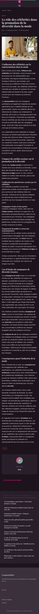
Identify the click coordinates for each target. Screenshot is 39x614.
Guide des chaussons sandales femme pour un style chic (18, 508)
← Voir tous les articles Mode (11, 480)
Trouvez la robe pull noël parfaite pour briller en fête (18, 520)
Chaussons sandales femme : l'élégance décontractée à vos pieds (16, 514)
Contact (4, 602)
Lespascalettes (8, 575)
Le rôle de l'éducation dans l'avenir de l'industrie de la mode (16, 539)
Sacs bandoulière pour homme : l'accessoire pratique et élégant (18, 502)
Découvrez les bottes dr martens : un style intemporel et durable (17, 527)
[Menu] (19, 5)
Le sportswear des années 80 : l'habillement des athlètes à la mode (19, 545)
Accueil (4, 10)
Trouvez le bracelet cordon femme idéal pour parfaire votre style (18, 533)
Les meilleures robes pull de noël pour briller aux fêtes (18, 551)
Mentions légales (7, 599)
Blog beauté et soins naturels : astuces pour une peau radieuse (19, 557)
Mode (9, 10)
